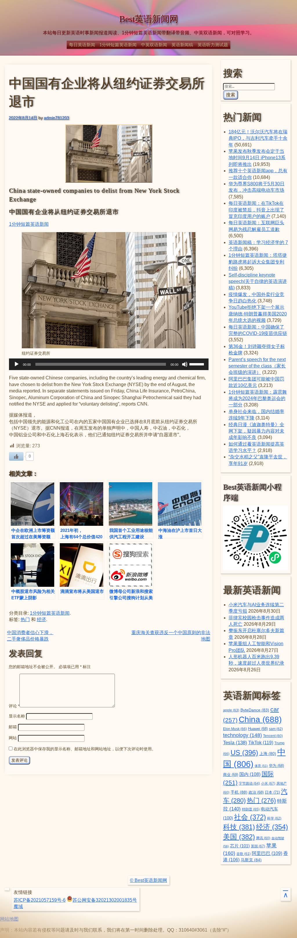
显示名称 (17, 716)
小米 (268, 783)
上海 (267, 754)
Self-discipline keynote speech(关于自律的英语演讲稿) (258, 281)
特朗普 (251, 809)
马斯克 (251, 860)
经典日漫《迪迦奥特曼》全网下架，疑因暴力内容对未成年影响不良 (256, 431)
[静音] (185, 364)
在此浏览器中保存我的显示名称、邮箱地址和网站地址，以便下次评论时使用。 (85, 749)
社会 (250, 817)
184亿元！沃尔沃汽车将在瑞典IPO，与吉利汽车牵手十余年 (258, 138)
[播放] (16, 364)
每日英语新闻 (82, 44)
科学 (274, 818)
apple (231, 710)
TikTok (260, 742)
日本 (272, 792)
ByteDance (254, 710)
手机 (239, 792)
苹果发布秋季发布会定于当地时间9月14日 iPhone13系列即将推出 (257, 158)
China (260, 719)
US (244, 752)
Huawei (258, 729)
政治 (256, 792)
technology (242, 735)
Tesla (235, 742)
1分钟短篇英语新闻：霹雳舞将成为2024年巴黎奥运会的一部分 (258, 399)
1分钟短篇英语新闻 (118, 44)
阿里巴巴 (267, 853)
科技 (239, 827)
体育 (261, 765)
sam (276, 729)
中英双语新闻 (154, 44)
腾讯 (263, 838)
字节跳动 (249, 783)
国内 (249, 774)
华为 (276, 766)
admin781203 (56, 117)
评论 (14, 706)
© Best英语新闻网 (148, 880)
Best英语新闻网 (148, 19)
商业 (230, 775)
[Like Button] (16, 456)
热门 (25, 619)
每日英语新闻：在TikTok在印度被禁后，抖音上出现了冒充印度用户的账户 (256, 210)
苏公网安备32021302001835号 (105, 900)
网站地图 (9, 919)
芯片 (240, 845)
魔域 (18, 906)
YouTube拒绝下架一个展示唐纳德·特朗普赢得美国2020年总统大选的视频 (258, 314)
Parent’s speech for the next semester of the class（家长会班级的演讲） (257, 366)
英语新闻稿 (182, 44)
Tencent (273, 736)
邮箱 (13, 726)
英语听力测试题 (213, 44)
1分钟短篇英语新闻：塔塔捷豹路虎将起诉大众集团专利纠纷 (258, 262)
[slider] (197, 363)
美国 (239, 837)
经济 (41, 619)
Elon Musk (235, 729)
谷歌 (243, 854)
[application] (109, 364)
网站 (13, 738)
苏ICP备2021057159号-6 (40, 900)
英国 (258, 846)
